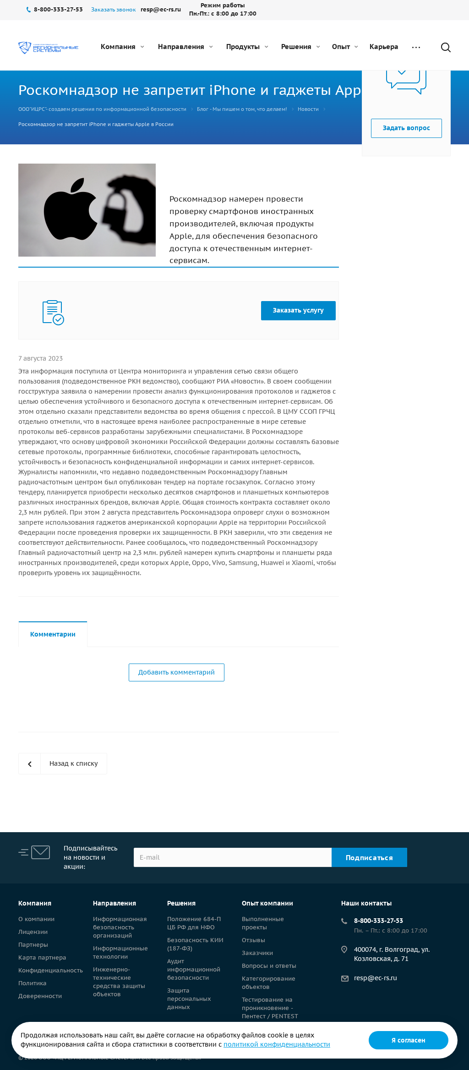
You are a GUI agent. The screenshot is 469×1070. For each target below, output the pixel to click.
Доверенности (40, 996)
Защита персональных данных (189, 999)
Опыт (341, 46)
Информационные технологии (120, 952)
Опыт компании (267, 903)
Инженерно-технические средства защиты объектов (119, 982)
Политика (32, 983)
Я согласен (408, 1040)
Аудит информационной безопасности (193, 969)
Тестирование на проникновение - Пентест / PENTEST (270, 1008)
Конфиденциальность (50, 970)
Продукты (244, 46)
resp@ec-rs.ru (375, 978)
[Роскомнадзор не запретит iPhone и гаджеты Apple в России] (87, 169)
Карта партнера (42, 957)
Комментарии (53, 634)
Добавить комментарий (176, 672)
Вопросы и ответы (269, 966)
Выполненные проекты (263, 923)
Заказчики (257, 953)
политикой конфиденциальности (277, 1044)
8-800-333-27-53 (378, 920)
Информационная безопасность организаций (120, 927)
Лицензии (33, 932)
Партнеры (33, 945)
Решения (297, 46)
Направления (182, 46)
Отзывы (253, 940)
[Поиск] (441, 47)
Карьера (384, 46)
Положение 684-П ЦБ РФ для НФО (194, 923)
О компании (36, 919)
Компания (119, 46)
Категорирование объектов (268, 983)
